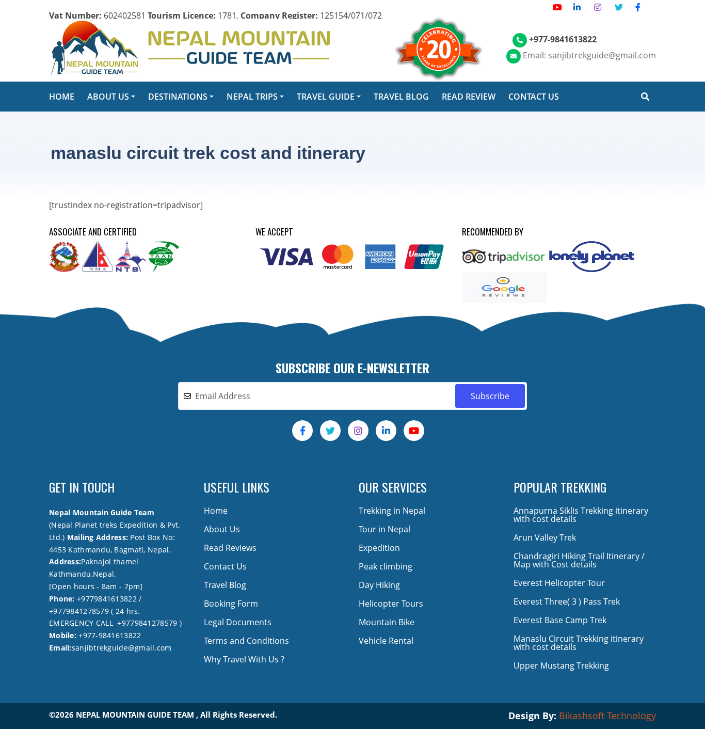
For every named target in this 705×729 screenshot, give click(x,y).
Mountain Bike (386, 622)
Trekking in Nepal (392, 510)
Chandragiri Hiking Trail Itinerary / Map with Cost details (579, 560)
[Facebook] (637, 7)
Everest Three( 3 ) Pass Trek (567, 601)
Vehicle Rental (386, 641)
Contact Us (225, 566)
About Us (222, 529)
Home (216, 510)
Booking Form (231, 603)
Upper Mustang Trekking (561, 665)
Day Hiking (379, 585)
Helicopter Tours (391, 603)
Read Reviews (230, 548)
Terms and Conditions (246, 641)
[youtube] (557, 7)
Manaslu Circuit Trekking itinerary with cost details (579, 643)
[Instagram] (597, 7)
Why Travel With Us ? (244, 659)
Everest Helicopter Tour (559, 583)
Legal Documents (237, 622)
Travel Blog (225, 585)
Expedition (379, 548)
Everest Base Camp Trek (560, 620)
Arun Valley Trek (545, 537)
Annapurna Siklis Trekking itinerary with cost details (581, 514)
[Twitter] (619, 7)
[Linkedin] (577, 7)
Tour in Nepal (384, 529)
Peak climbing (385, 566)
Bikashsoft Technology (607, 715)
